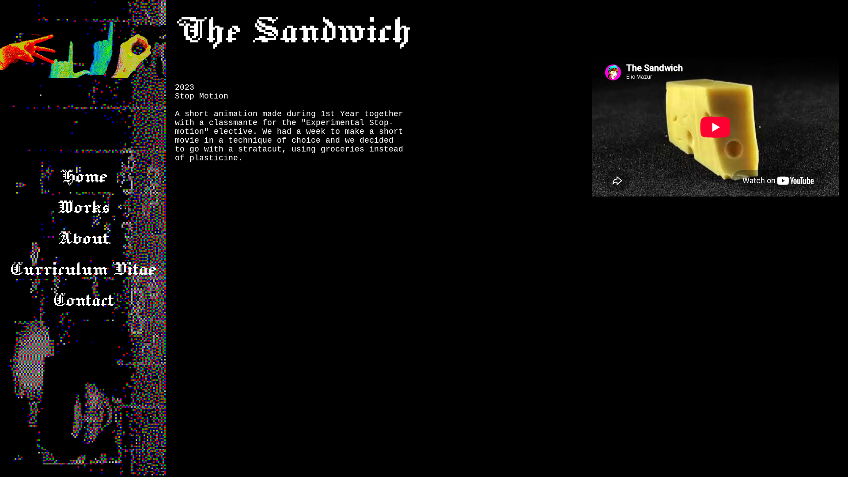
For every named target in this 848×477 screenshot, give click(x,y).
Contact (83, 300)
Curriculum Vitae (83, 269)
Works (83, 208)
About (83, 238)
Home (83, 177)
